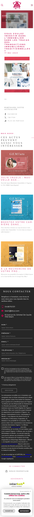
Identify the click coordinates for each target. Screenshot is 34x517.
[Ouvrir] (2, 5)
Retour (11, 20)
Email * (5, 341)
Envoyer (9, 390)
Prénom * (6, 333)
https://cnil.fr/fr (16, 427)
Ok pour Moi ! (24, 511)
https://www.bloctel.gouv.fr (9, 444)
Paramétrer (9, 511)
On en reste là (24, 491)
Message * (6, 358)
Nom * (4, 324)
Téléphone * (8, 350)
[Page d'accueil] (17, 5)
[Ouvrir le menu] (32, 5)
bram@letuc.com (12, 311)
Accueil (4, 15)
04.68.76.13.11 (10, 307)
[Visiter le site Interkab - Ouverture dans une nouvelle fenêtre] (17, 484)
